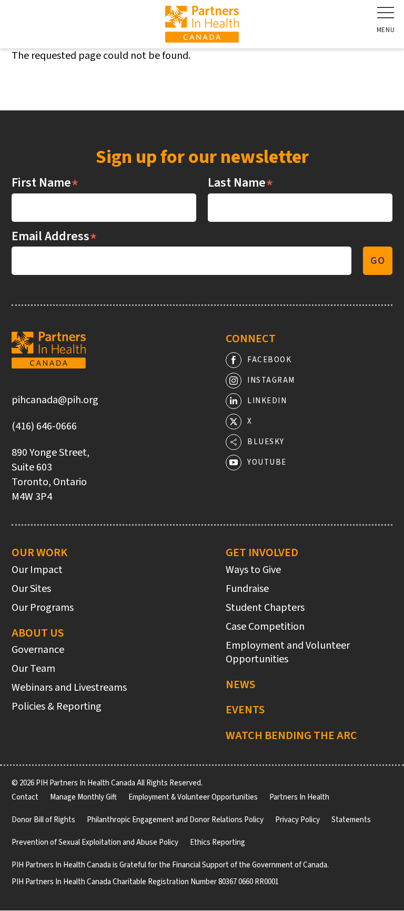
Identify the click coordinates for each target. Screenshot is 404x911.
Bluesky (266, 441)
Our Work (39, 552)
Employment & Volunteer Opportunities (193, 797)
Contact (25, 797)
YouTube (267, 462)
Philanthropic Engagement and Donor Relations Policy (175, 819)
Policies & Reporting (57, 706)
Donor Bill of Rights (43, 819)
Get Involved (262, 552)
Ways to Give (253, 570)
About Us (38, 633)
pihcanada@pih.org (55, 400)
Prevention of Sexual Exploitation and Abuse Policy (95, 842)
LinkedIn (267, 400)
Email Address (54, 236)
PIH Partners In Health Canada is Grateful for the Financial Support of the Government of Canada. (170, 865)
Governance (38, 650)
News (240, 684)
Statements (351, 819)
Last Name (241, 183)
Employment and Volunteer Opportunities (288, 652)
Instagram (271, 380)
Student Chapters (265, 608)
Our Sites (31, 589)
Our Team (33, 668)
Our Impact (37, 570)
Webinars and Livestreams (69, 687)
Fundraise (247, 589)
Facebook (269, 359)
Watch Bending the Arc (291, 735)
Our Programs (43, 608)
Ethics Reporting (217, 842)
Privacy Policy (297, 819)
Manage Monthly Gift (83, 797)
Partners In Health (299, 797)
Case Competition (265, 626)
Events (245, 709)
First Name (45, 183)
